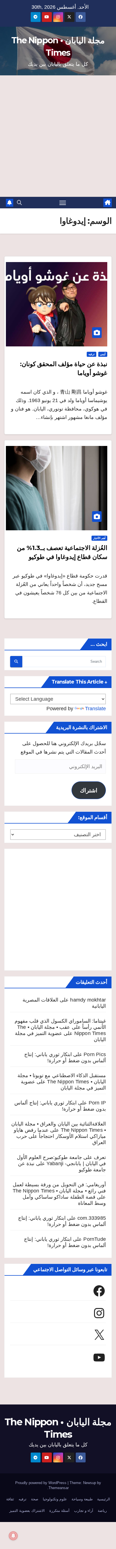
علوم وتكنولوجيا (55, 1499)
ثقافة (10, 1499)
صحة (34, 1499)
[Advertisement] (58, 136)
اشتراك (88, 790)
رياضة (102, 1511)
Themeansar (58, 1488)
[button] (19, 203)
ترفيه (91, 354)
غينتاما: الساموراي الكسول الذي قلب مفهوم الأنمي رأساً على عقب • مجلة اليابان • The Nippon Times (60, 1027)
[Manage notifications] (13, 1535)
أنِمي (103, 354)
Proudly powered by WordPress (41, 1483)
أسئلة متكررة (59, 1511)
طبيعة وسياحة (82, 1499)
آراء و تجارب (83, 1511)
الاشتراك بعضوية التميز (27, 1511)
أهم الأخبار (99, 538)
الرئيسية (103, 1499)
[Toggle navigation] (63, 203)
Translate (95, 708)
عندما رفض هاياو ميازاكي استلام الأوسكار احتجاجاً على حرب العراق (60, 1136)
